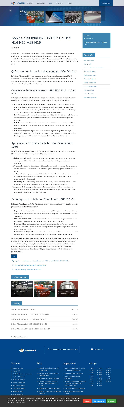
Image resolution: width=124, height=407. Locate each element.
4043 (100, 372)
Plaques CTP (88, 64)
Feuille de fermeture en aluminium (93, 68)
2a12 (91, 381)
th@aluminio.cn (88, 38)
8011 (109, 377)
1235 (91, 377)
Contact (70, 3)
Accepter (111, 401)
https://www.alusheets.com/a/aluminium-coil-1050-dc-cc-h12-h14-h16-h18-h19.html (42, 261)
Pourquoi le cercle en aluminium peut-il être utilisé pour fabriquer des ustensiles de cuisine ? (75, 383)
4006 (100, 374)
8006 (109, 381)
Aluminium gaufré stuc (90, 97)
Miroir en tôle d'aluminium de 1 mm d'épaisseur (30, 265)
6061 (100, 385)
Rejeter (87, 401)
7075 (109, 374)
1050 (14, 256)
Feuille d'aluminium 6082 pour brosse (49, 388)
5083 (100, 377)
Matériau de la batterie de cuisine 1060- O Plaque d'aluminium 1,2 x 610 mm (48, 383)
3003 (91, 385)
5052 (100, 379)
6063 (109, 370)
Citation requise (105, 3)
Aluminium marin (89, 60)
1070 (91, 374)
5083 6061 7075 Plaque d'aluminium (49, 378)
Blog (50, 3)
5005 (100, 381)
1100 (91, 368)
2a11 (91, 379)
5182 (100, 383)
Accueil (22, 15)
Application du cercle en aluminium (75, 388)
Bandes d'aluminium (90, 83)
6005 (109, 372)
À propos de (59, 3)
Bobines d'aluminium (90, 75)
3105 (100, 370)
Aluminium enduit (89, 90)
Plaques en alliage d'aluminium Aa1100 (28, 269)
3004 (100, 368)
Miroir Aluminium (89, 94)
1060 (91, 372)
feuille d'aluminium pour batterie (74, 373)
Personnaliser (99, 401)
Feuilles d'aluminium (90, 71)
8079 (109, 379)
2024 (91, 383)
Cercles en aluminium (90, 86)
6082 (109, 368)
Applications (41, 3)
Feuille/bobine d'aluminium (19, 337)
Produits (29, 3)
